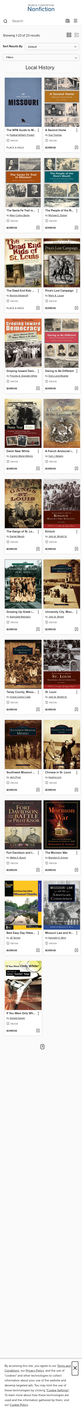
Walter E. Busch (18, 857)
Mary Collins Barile (20, 215)
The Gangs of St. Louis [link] (21, 531)
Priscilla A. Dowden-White (23, 375)
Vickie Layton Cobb (20, 697)
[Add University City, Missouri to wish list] (76, 629)
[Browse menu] (75, 21)
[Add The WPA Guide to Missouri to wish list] (37, 147)
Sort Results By (13, 46)
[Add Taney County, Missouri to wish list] (37, 709)
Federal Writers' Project (22, 135)
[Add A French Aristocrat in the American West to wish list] (76, 468)
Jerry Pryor (15, 777)
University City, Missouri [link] (60, 612)
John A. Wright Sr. (57, 536)
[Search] (5, 21)
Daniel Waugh (17, 536)
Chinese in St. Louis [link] (58, 772)
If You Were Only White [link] (21, 1013)
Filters (9, 57)
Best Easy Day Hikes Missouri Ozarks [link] (21, 933)
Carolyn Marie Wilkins (21, 456)
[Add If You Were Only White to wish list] (37, 1031)
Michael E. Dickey (57, 215)
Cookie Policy (19, 1405)
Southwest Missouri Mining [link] (21, 772)
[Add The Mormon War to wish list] (76, 870)
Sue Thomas (55, 135)
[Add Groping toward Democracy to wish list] (37, 388)
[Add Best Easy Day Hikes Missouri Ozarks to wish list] (37, 950)
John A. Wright (56, 616)
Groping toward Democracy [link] (21, 371)
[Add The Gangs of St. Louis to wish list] (37, 549)
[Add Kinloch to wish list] (76, 549)
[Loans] (67, 21)
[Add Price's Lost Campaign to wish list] (76, 308)
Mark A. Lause (56, 295)
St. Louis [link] (50, 692)
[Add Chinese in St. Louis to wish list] (76, 790)
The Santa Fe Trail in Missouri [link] (21, 210)
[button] (69, 36)
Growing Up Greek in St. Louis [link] (21, 612)
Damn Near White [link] (17, 451)
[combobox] (33, 21)
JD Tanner (15, 937)
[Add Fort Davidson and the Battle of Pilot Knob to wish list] (37, 870)
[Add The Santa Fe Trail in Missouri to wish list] (37, 228)
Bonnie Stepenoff (19, 295)
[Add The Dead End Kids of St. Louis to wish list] (37, 308)
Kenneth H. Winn (57, 937)
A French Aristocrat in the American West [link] (60, 451)
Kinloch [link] (50, 531)
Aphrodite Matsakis (20, 616)
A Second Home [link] (55, 130)
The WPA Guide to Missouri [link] (21, 130)
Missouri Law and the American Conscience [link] (60, 933)
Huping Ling (54, 777)
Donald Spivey (17, 1018)
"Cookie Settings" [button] (57, 1390)
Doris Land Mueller (58, 375)
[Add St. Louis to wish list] (76, 709)
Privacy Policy (35, 1371)
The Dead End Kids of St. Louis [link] (21, 291)
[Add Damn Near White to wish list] (37, 468)
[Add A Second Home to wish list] (76, 147)
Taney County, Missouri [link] (21, 692)
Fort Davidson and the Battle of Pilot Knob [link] (21, 853)
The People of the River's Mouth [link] (60, 210)
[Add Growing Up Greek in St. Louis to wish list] (37, 629)
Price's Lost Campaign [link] (59, 291)
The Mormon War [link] (56, 853)
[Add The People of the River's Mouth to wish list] (76, 228)
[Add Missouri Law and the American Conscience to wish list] (76, 950)
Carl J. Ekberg (55, 456)
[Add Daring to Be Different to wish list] (76, 388)
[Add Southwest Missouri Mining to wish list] (37, 790)
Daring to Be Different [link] (59, 371)
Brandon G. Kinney (58, 857)
